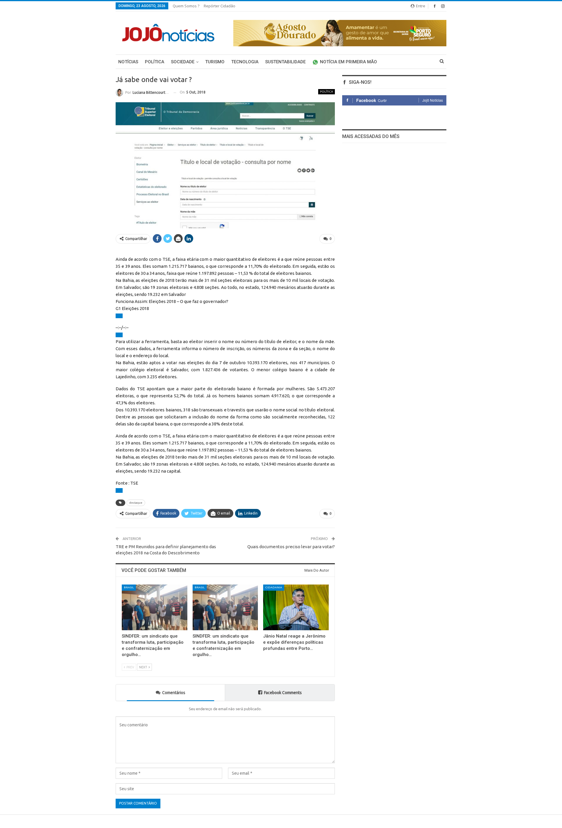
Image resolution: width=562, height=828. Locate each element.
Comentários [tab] (173, 692)
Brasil (129, 587)
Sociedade (182, 61)
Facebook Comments (283, 692)
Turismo (215, 61)
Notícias (128, 61)
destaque (135, 502)
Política (154, 61)
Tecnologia (244, 61)
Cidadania (273, 587)
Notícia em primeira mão (348, 61)
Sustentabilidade (285, 61)
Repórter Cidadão (219, 5)
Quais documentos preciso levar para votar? (291, 546)
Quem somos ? (186, 5)
